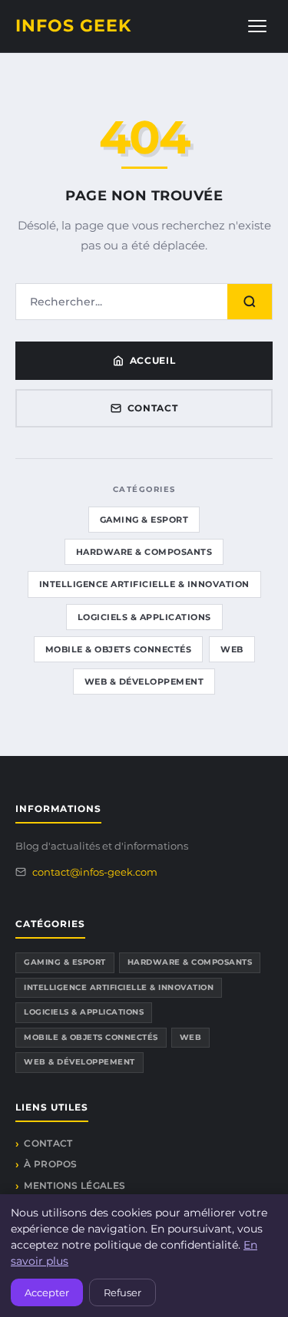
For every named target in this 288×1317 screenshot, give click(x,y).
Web (231, 649)
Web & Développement (144, 681)
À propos (50, 1164)
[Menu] (257, 26)
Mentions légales (74, 1185)
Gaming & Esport (144, 519)
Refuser (122, 1292)
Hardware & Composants (144, 551)
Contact (152, 408)
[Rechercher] (249, 301)
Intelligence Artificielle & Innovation (144, 584)
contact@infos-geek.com (94, 872)
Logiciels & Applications (144, 617)
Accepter (47, 1292)
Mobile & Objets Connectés (118, 649)
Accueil (153, 360)
